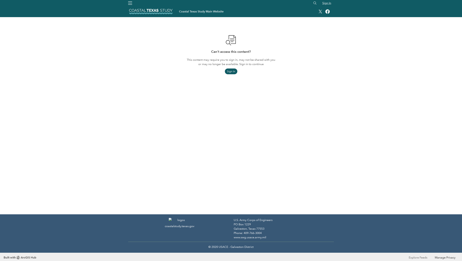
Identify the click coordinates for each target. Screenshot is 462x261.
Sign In (326, 3)
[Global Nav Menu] (130, 3)
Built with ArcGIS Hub (20, 257)
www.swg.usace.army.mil (250, 237)
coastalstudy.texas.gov (179, 226)
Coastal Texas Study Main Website (201, 11)
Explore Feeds (418, 257)
